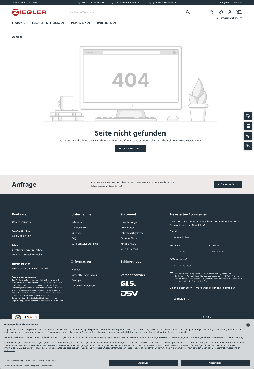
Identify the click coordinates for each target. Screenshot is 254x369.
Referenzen (77, 222)
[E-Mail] (248, 126)
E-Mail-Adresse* (178, 259)
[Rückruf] (248, 145)
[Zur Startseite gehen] (29, 12)
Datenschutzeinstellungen (85, 243)
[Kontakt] (248, 116)
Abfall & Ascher (129, 243)
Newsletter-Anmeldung (84, 274)
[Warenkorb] (238, 12)
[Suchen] (188, 12)
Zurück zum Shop (129, 148)
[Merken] (221, 12)
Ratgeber (76, 269)
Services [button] (238, 2)
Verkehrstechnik (129, 249)
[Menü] (37, 316)
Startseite (17, 36)
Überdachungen (129, 222)
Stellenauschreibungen (83, 285)
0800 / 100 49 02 (21, 235)
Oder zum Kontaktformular (27, 254)
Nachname (213, 245)
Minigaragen (127, 227)
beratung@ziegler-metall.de (27, 249)
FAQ (73, 238)
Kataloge (76, 280)
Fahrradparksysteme (132, 233)
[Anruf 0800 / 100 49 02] (248, 136)
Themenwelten (79, 227)
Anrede (174, 231)
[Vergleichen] (212, 12)
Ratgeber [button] (225, 2)
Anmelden (180, 298)
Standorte (26, 221)
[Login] (229, 12)
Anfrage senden (226, 184)
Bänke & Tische (129, 238)
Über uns (76, 233)
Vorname (175, 245)
